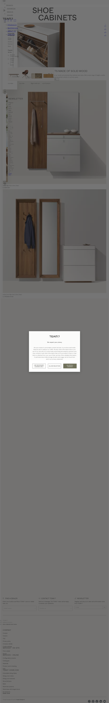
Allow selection (54, 366)
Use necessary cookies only (39, 366)
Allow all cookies (70, 366)
